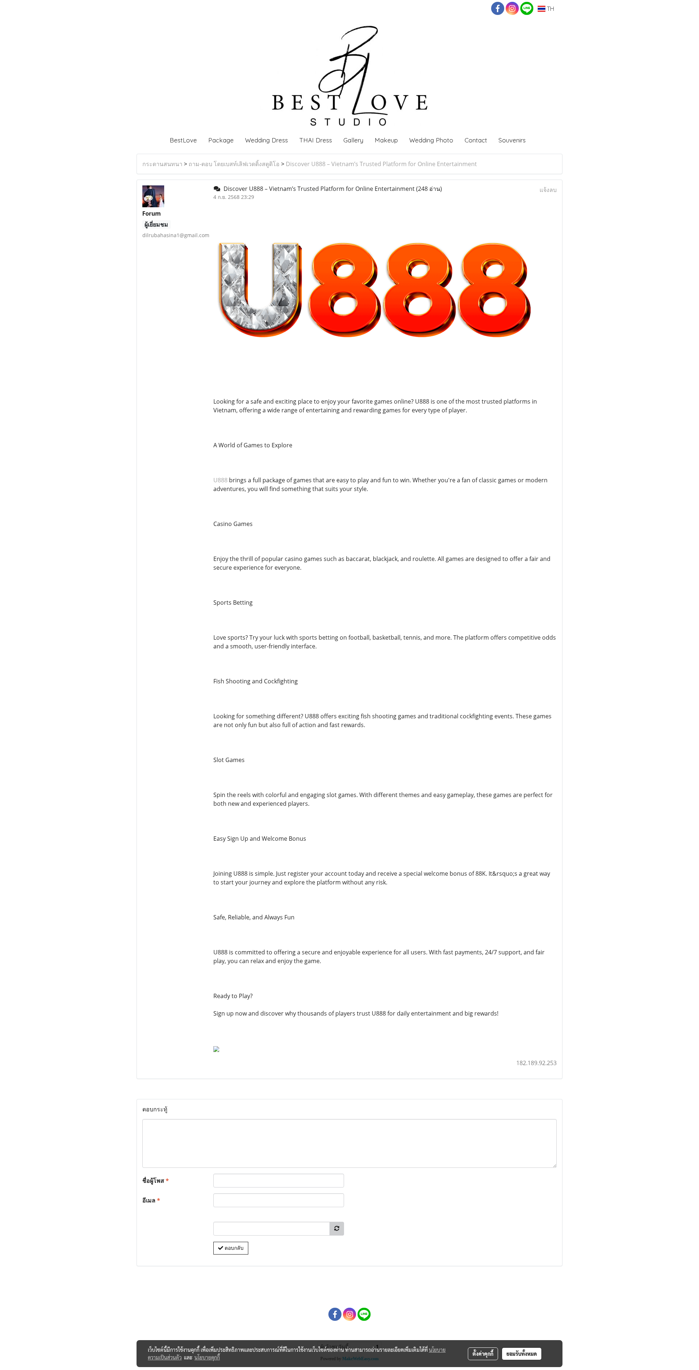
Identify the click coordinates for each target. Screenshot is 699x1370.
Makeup (386, 140)
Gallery (353, 140)
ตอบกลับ (233, 1248)
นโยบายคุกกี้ (207, 1357)
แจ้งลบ (548, 190)
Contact (476, 140)
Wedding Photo (431, 140)
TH (549, 8)
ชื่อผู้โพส (155, 1181)
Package (221, 140)
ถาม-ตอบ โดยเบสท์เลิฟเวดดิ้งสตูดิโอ (234, 164)
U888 (220, 480)
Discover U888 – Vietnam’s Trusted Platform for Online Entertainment (381, 164)
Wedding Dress (266, 140)
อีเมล (151, 1200)
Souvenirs (512, 140)
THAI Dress (315, 140)
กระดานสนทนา (162, 164)
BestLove (183, 140)
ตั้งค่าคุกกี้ (483, 1353)
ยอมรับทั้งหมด (521, 1353)
